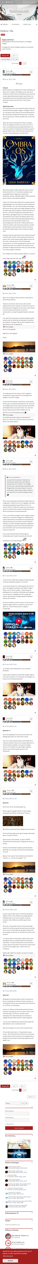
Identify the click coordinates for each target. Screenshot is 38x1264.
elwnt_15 (11, 1189)
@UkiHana (6, 412)
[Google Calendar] (18, 1213)
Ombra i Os (6, 31)
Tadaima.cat (19, 11)
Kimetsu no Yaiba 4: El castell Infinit (19, 1183)
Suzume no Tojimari (14, 1192)
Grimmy (10, 1207)
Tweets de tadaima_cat (12, 1225)
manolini (11, 1176)
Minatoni (9, 285)
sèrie (2, 35)
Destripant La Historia (15, 1171)
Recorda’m (10, 1124)
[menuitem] (9, 2)
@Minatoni (6, 419)
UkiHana (8, 71)
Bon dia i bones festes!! (15, 1188)
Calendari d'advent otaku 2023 (17, 1205)
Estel (10, 1194)
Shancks (8, 381)
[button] (25, 63)
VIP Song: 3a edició (14, 1179)
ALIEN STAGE (12, 1175)
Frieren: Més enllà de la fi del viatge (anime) (20, 1196)
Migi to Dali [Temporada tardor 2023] (20, 1201)
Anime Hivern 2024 (14, 1166)
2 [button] (22, 63)
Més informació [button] (8, 1256)
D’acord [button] (10, 1260)
